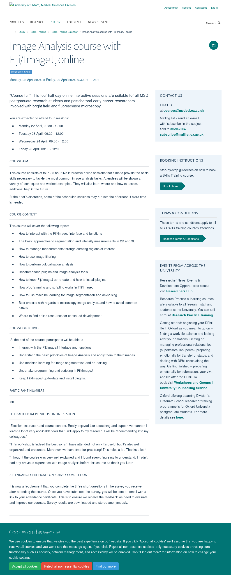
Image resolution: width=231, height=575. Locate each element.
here (179, 417)
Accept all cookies (25, 566)
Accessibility (171, 7)
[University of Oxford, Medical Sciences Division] (42, 3)
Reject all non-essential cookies (66, 566)
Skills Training (38, 32)
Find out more (106, 566)
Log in (214, 7)
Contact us (201, 7)
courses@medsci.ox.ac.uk (184, 110)
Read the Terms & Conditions (181, 239)
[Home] (13, 31)
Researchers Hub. (180, 291)
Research (37, 21)
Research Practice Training (192, 315)
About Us (16, 21)
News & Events (99, 21)
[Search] (219, 22)
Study (55, 21)
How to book (170, 186)
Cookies (186, 7)
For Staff (74, 21)
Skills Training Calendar (65, 32)
